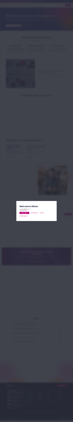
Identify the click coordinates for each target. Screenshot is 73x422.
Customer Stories (34, 212)
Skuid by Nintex (24, 212)
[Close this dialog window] (55, 202)
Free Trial (42, 212)
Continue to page (23, 215)
